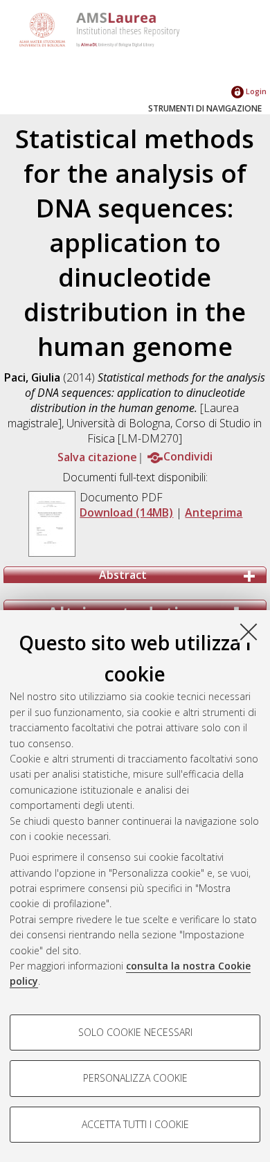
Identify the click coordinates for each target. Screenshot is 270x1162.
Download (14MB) (126, 512)
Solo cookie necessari (135, 1032)
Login (255, 91)
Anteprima (213, 512)
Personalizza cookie (135, 1077)
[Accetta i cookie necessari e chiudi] (248, 631)
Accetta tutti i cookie (135, 1124)
